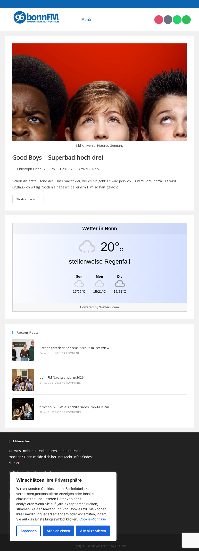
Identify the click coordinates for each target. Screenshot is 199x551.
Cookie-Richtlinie (92, 519)
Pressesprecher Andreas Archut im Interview (74, 348)
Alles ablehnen (58, 531)
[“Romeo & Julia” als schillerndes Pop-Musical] (23, 409)
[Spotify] (186, 19)
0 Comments (72, 382)
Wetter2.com (109, 307)
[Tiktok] (168, 19)
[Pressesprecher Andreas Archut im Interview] (23, 350)
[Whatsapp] (177, 19)
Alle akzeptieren (93, 531)
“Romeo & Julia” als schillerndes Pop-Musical (74, 407)
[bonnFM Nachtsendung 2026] (23, 380)
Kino (95, 169)
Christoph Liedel (29, 169)
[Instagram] (158, 19)
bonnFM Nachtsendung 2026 (62, 377)
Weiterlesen (30, 198)
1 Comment (71, 353)
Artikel (83, 169)
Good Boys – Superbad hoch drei (57, 157)
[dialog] (63, 506)
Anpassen (28, 531)
